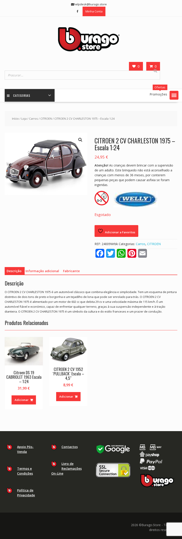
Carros (33, 119)
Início (15, 119)
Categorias (21, 95)
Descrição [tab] (14, 271)
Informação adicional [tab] (42, 271)
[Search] (155, 70)
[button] (174, 95)
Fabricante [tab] (71, 271)
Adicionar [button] (22, 400)
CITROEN (46, 119)
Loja (24, 119)
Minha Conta (94, 11)
